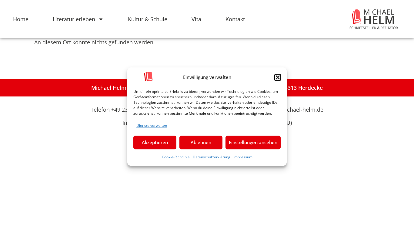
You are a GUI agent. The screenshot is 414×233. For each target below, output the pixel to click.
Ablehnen (201, 142)
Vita (196, 19)
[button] (278, 77)
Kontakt (235, 19)
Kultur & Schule (147, 19)
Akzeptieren (155, 142)
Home (20, 19)
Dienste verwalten (151, 125)
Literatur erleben (74, 19)
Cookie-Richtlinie (176, 157)
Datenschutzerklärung (211, 157)
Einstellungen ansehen (253, 142)
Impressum (242, 157)
